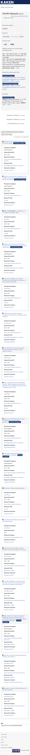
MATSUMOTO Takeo (8, 591)
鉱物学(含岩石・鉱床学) (8, 81)
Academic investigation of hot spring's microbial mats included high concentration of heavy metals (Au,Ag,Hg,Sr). (13, 280)
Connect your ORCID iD (19, 16)
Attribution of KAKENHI (6, 747)
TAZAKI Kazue (7, 288)
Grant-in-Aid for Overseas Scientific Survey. (13, 537)
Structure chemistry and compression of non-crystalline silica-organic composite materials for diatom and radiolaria (14, 178)
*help (26, 16)
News (2, 742)
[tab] (16, 115)
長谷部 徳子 (6, 219)
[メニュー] (28, 2)
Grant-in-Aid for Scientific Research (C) (12, 195)
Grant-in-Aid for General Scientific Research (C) (14, 672)
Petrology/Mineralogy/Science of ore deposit (13, 77)
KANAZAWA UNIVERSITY (9, 342)
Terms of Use (4, 745)
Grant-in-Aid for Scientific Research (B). (12, 438)
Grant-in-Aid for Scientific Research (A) (12, 403)
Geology (17, 81)
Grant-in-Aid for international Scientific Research (14, 472)
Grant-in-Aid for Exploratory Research (12, 228)
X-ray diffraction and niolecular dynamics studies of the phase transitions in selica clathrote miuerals (13, 349)
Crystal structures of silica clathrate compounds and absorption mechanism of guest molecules (14, 315)
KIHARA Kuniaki (7, 323)
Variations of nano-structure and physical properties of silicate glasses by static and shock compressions (14, 245)
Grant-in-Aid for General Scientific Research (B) (14, 565)
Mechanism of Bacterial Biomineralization (14, 488)
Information (4, 734)
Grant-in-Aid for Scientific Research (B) (12, 263)
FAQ (2, 739)
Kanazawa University (8, 170)
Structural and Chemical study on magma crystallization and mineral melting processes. (13, 420)
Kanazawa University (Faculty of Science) (13, 682)
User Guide (4, 737)
